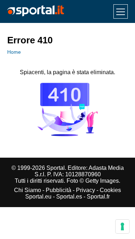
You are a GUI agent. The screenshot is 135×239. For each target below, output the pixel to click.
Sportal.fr (98, 196)
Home (14, 52)
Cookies (110, 190)
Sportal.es (69, 196)
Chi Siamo (27, 190)
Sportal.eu (38, 196)
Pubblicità (58, 190)
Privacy (85, 190)
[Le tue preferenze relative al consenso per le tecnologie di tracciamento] (122, 226)
